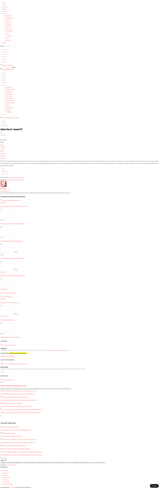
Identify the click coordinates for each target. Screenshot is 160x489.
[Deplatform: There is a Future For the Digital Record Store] (13, 445)
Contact (5, 479)
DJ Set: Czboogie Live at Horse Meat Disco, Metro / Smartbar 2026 (16, 406)
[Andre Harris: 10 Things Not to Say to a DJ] (6, 296)
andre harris (5, 171)
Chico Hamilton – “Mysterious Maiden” (16, 177)
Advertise (4, 54)
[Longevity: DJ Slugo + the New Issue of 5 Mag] (7, 379)
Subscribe (5, 472)
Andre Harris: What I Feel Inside (7, 319)
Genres (5, 13)
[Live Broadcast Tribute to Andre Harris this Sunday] (7, 217)
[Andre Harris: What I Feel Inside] (9, 314)
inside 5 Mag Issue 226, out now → (62, 350)
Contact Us (5, 61)
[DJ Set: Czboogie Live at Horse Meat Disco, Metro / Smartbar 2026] (10, 403)
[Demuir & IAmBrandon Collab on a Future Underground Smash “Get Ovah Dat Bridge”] (21, 452)
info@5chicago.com (11, 465)
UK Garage (8, 40)
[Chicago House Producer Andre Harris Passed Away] (9, 252)
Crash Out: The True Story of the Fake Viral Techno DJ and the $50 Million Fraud (20, 412)
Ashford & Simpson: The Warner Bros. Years (15, 179)
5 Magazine (3, 135)
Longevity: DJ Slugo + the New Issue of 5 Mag (13, 385)
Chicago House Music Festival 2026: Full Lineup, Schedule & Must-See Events (18, 400)
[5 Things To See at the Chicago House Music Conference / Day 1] (9, 427)
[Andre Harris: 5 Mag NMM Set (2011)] (7, 287)
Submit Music (5, 59)
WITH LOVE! (4, 367)
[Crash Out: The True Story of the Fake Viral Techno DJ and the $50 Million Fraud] (21, 409)
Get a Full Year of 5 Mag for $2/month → (17, 353)
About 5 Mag (5, 56)
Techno (7, 38)
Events (4, 11)
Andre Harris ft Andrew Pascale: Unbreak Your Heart (12, 275)
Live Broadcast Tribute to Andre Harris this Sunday (12, 223)
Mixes (4, 9)
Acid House (8, 15)
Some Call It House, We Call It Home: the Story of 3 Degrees (13, 206)
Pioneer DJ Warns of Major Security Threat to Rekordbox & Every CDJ (17, 393)
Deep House (9, 22)
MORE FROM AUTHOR (18, 196)
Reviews (4, 123)
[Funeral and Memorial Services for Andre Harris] (7, 235)
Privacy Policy (6, 481)
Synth (7, 33)
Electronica (8, 27)
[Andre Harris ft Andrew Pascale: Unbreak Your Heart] (9, 269)
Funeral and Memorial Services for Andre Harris (11, 241)
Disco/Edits (8, 24)
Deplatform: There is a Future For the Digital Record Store (15, 448)
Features (5, 6)
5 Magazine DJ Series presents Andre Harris (10, 337)
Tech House (8, 36)
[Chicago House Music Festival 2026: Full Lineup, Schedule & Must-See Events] (13, 397)
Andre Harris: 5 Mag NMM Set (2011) (8, 293)
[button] (154, 486)
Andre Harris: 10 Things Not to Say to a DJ (10, 302)
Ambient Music (9, 18)
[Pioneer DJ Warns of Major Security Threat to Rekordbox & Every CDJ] (18, 390)
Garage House (9, 29)
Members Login (5, 49)
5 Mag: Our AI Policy (8, 484)
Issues (2, 382)
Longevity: (3, 348)
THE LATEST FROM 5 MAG (8, 423)
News (4, 2)
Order (1, 372)
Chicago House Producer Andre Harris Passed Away (12, 258)
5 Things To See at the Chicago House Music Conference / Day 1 (15, 430)
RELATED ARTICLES (6, 196)
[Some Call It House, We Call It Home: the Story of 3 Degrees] (9, 200)
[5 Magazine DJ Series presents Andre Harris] (7, 331)
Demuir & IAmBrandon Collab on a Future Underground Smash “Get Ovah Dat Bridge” (21, 454)
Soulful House (9, 31)
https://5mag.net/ (4, 191)
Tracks (4, 4)
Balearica (8, 20)
